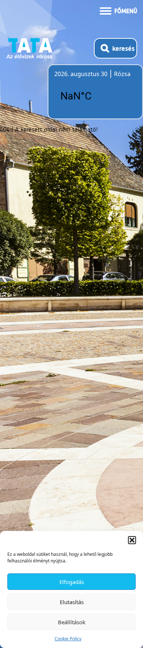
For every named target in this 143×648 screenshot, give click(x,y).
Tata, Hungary (95, 96)
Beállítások (71, 622)
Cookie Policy (68, 639)
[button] (132, 540)
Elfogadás (71, 581)
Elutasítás (72, 602)
